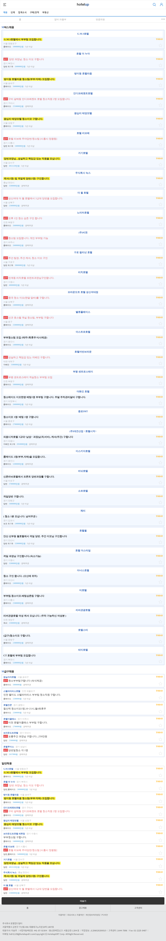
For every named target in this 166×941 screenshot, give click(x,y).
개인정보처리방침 (93, 915)
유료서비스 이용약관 (75, 915)
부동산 (45, 12)
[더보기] (163, 19)
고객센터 (138, 908)
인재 (13, 12)
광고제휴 (83, 908)
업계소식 (22, 12)
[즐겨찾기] (160, 45)
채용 (5, 12)
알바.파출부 (60, 19)
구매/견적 (34, 12)
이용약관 (61, 915)
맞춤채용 (100, 19)
